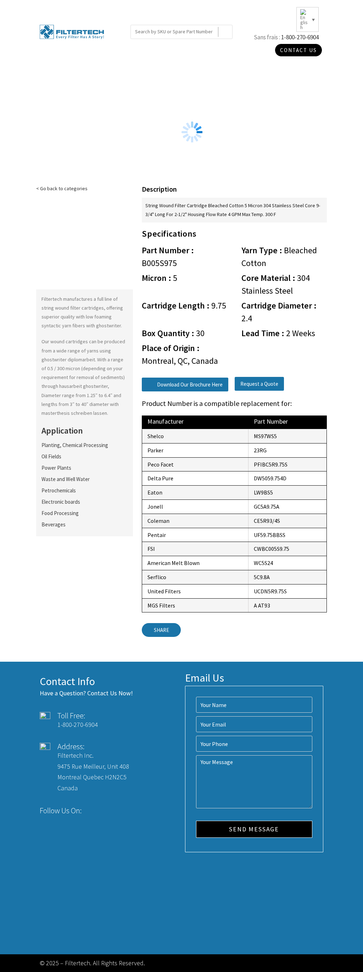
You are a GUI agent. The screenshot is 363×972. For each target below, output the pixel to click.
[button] (185, 384)
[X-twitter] (105, 810)
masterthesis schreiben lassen (74, 413)
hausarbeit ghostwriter (83, 386)
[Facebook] (91, 810)
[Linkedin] (118, 810)
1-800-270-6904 (300, 37)
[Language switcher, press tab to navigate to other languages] (307, 19)
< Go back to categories (62, 188)
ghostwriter (108, 325)
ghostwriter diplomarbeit (68, 359)
